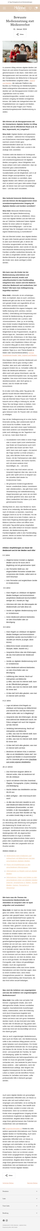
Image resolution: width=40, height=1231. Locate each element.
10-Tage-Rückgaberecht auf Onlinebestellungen (20, 2)
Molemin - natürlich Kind (20, 1225)
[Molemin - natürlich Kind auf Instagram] (7, 1220)
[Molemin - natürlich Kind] (20, 8)
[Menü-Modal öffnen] (4, 8)
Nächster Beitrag (32, 1183)
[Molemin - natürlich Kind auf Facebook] (4, 1220)
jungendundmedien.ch (14, 1129)
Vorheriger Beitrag (8, 1183)
